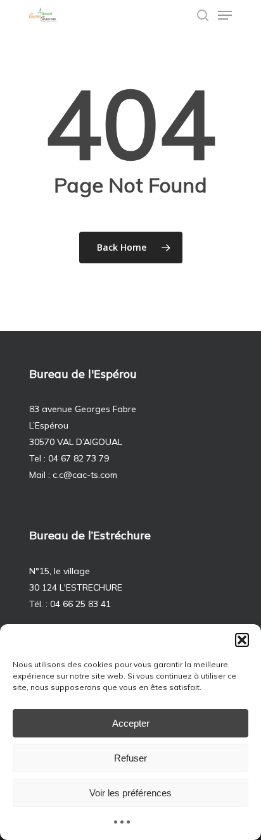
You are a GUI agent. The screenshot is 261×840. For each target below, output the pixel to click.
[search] (202, 15)
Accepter (131, 723)
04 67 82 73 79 (78, 458)
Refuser (130, 758)
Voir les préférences (130, 792)
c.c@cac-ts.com (85, 474)
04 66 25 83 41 (80, 604)
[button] (242, 640)
